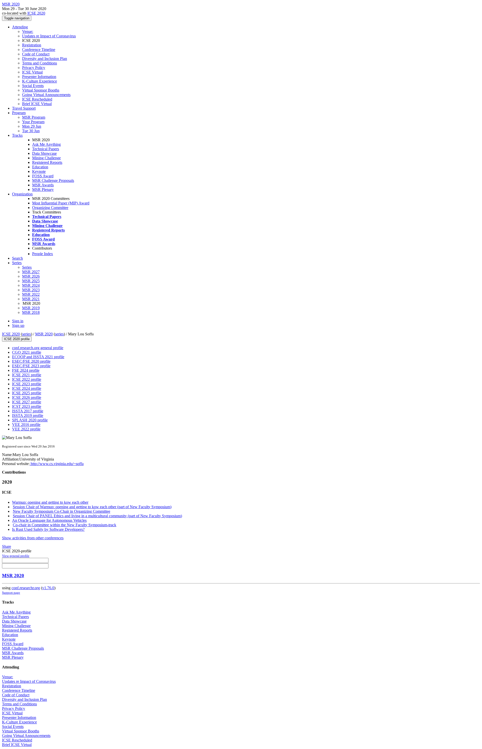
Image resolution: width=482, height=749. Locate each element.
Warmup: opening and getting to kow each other (50, 502)
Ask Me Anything (46, 144)
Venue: (27, 31)
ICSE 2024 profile (26, 388)
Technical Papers (45, 149)
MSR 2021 (31, 299)
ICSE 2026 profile (26, 397)
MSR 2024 (31, 285)
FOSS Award (42, 176)
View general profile (15, 556)
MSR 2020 (44, 334)
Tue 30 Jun (31, 131)
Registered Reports (47, 162)
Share (6, 546)
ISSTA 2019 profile (27, 415)
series (26, 334)
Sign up (18, 325)
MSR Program (33, 117)
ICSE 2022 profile (26, 379)
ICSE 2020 (36, 13)
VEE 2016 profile (26, 424)
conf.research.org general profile (37, 348)
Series (27, 267)
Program (19, 113)
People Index (42, 254)
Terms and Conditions (39, 63)
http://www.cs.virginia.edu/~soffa (57, 464)
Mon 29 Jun (31, 126)
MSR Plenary (43, 189)
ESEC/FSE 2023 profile (31, 366)
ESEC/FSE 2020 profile (31, 361)
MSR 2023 (31, 290)
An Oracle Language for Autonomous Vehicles (49, 520)
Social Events (33, 86)
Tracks (17, 135)
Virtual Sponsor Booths (40, 90)
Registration (31, 45)
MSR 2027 (31, 272)
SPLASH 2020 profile (30, 420)
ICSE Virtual (32, 72)
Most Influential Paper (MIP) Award (60, 203)
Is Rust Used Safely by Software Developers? (48, 529)
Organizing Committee (50, 207)
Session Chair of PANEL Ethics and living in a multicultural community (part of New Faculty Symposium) (97, 516)
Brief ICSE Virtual (37, 104)
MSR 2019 (31, 308)
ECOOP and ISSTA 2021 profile (38, 357)
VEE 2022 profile (26, 429)
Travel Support (24, 108)
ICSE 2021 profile (26, 375)
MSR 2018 (31, 312)
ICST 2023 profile (26, 406)
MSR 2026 (31, 276)
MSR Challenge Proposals (53, 180)
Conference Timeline (38, 49)
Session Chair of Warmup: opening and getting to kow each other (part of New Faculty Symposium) (92, 507)
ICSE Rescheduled (37, 99)
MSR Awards (43, 185)
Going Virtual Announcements (46, 95)
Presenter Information (39, 76)
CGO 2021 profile (26, 352)
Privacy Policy (33, 67)
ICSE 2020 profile (17, 339)
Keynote (39, 171)
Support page (11, 592)
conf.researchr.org (26, 588)
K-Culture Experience (39, 81)
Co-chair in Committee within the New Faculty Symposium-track (64, 525)
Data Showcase (44, 153)
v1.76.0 (48, 588)
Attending (20, 27)
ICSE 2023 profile (26, 384)
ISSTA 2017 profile (27, 411)
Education (40, 167)
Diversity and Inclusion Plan (44, 58)
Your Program (33, 122)
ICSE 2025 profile (26, 393)
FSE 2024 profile (25, 370)
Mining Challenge (46, 158)
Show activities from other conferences (33, 538)
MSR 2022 (31, 294)
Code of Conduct (35, 54)
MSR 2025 (31, 281)
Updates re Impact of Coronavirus (49, 36)
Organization (22, 194)
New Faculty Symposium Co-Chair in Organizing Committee (61, 511)
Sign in (17, 321)
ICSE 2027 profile (26, 402)
